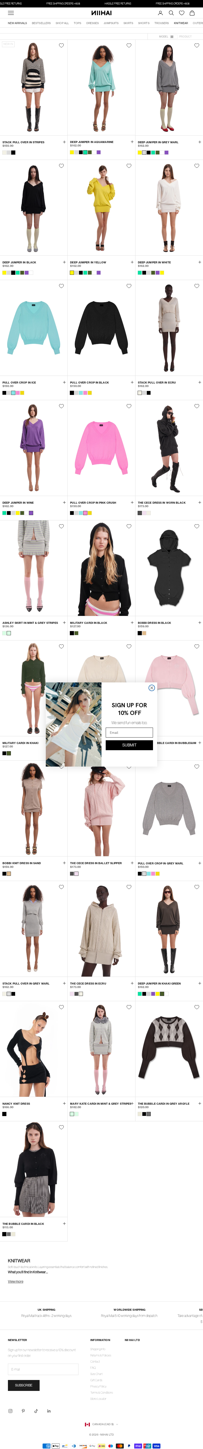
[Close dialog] (152, 688)
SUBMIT (129, 745)
